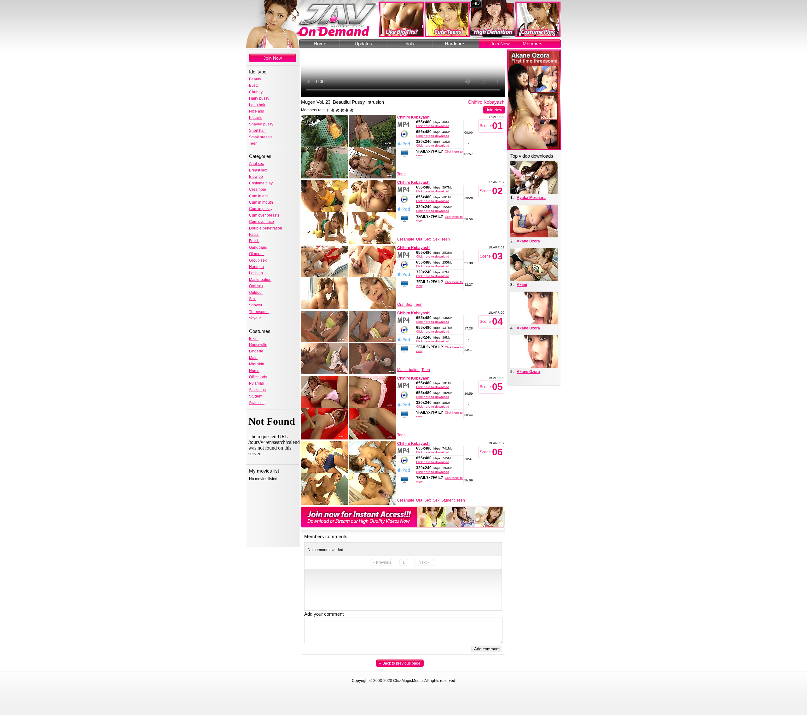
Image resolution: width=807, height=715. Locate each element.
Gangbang (258, 247)
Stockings (257, 390)
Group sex (258, 260)
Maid (253, 358)
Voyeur (255, 318)
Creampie (257, 189)
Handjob (256, 266)
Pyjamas (256, 383)
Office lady (258, 377)
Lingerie (256, 351)
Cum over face (261, 221)
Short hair (257, 130)
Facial (254, 234)
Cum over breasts (264, 215)
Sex (252, 299)
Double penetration (265, 228)
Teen (253, 143)
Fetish (254, 241)
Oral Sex (423, 239)
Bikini (253, 338)
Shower (255, 305)
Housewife (258, 345)
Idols (409, 43)
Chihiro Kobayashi (486, 102)
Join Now (500, 43)
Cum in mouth (261, 202)
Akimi (522, 284)
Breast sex (258, 170)
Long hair (257, 105)
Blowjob (256, 176)
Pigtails (255, 117)
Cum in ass (258, 196)
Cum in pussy (260, 208)
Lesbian (256, 273)
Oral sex (256, 286)
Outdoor (256, 292)
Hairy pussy (259, 98)
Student (255, 396)
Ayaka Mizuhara (531, 197)
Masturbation (260, 279)
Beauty (255, 79)
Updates (363, 43)
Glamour (256, 254)
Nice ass (256, 111)
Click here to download (432, 126)
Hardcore (454, 43)
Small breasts (260, 137)
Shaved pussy (261, 124)
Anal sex (256, 163)
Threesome (259, 312)
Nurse (254, 371)
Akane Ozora (528, 241)
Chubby (256, 92)
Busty (253, 85)
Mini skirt (256, 364)
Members (533, 43)
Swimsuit (256, 403)
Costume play (261, 183)
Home (320, 43)
